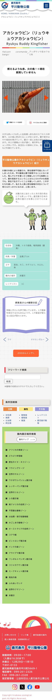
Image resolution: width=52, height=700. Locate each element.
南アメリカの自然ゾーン (19, 504)
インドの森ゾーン (16, 547)
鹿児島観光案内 (40, 635)
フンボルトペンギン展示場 (20, 559)
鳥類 (7, 418)
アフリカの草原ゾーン (18, 450)
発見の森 (13, 577)
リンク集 (25, 635)
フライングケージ (16, 468)
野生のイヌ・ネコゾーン (19, 462)
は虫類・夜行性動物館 (18, 517)
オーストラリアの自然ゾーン (21, 529)
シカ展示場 (14, 498)
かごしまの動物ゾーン (18, 523)
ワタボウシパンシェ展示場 (20, 480)
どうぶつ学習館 (15, 456)
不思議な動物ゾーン (17, 511)
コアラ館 (13, 535)
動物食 (24, 415)
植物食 (24, 418)
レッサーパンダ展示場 (18, 486)
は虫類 (8, 420)
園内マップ (24, 439)
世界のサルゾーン (16, 474)
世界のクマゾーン (16, 589)
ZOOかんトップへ (26, 353)
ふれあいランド (15, 583)
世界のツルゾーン (16, 492)
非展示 (12, 595)
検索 (8, 381)
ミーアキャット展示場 (18, 571)
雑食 (23, 420)
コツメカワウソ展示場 (18, 565)
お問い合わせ (10, 635)
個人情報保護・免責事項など (17, 639)
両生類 (8, 423)
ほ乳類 (8, 415)
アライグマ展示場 (16, 553)
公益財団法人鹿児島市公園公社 (32, 678)
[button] (46, 98)
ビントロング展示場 (17, 541)
